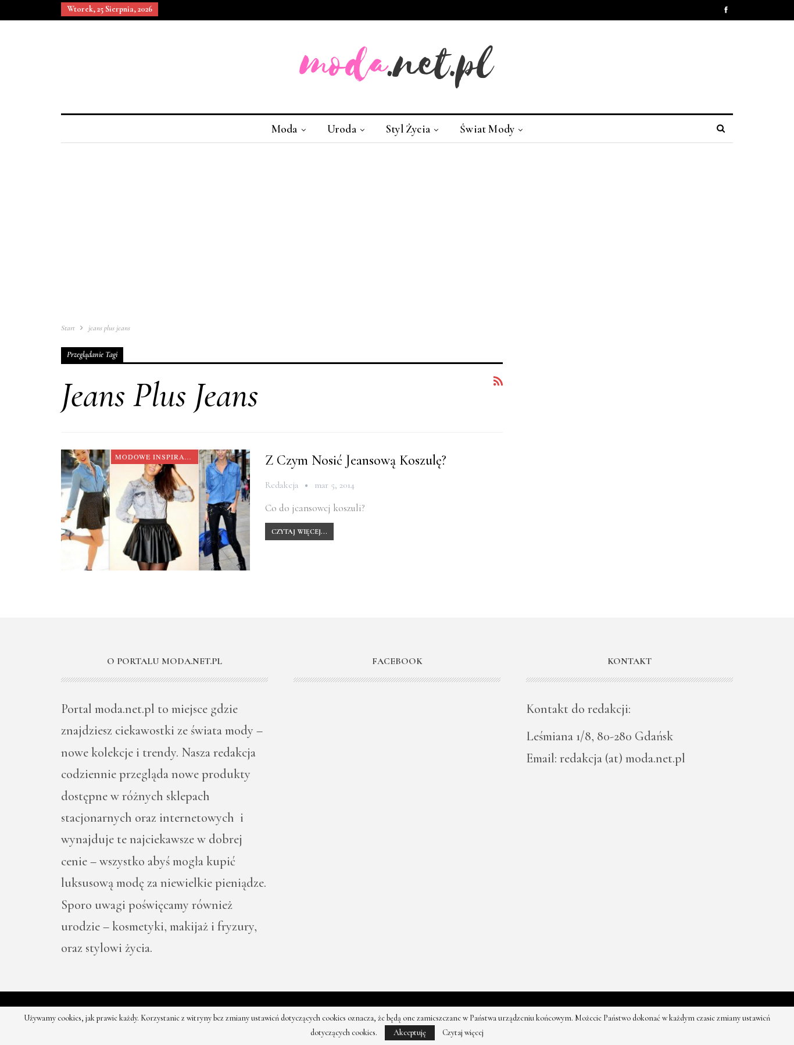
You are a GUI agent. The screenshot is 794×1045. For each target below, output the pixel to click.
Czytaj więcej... (299, 531)
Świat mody (487, 128)
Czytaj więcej (463, 1033)
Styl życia (408, 128)
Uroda (341, 128)
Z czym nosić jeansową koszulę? (355, 460)
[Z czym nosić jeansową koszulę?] (155, 510)
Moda (284, 128)
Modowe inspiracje (156, 456)
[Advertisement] (397, 230)
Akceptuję (410, 1032)
